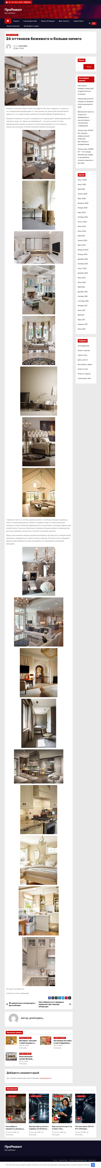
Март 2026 (82, 198)
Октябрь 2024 (83, 217)
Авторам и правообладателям (78, 1160)
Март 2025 (82, 212)
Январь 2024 (82, 254)
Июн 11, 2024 (58, 1045)
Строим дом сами (30, 21)
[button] (89, 23)
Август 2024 (82, 222)
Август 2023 (82, 268)
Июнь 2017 (82, 310)
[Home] (8, 21)
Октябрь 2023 (83, 264)
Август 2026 (82, 180)
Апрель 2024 (82, 240)
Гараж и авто (78, 21)
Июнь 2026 (82, 184)
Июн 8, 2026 (82, 1132)
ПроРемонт (13, 9)
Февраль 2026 (83, 203)
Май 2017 (81, 315)
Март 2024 (82, 245)
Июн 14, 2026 (59, 1132)
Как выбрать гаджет (31, 26)
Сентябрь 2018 (83, 301)
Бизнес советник (13, 26)
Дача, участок (64, 21)
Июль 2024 (82, 226)
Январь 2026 (82, 208)
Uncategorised (83, 346)
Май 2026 (81, 189)
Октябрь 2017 (82, 306)
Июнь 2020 (82, 282)
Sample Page (63, 1160)
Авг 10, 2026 (12, 1132)
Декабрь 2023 (83, 259)
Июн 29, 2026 (36, 1132)
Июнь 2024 (82, 231)
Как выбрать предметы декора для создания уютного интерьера (16, 1130)
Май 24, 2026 (24, 1045)
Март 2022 (82, 278)
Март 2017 (81, 320)
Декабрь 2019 (82, 292)
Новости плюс (83, 369)
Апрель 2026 (82, 194)
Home (55, 1160)
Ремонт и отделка (48, 21)
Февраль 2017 (83, 324)
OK (93, 1165)
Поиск (81, 60)
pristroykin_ (23, 46)
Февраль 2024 (83, 250)
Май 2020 (81, 287)
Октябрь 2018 (82, 296)
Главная (16, 21)
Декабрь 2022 (83, 273)
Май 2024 (81, 236)
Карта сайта (92, 1160)
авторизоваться (45, 1078)
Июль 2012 (81, 329)
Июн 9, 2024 (23, 1061)
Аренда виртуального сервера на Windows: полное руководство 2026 (39, 1130)
